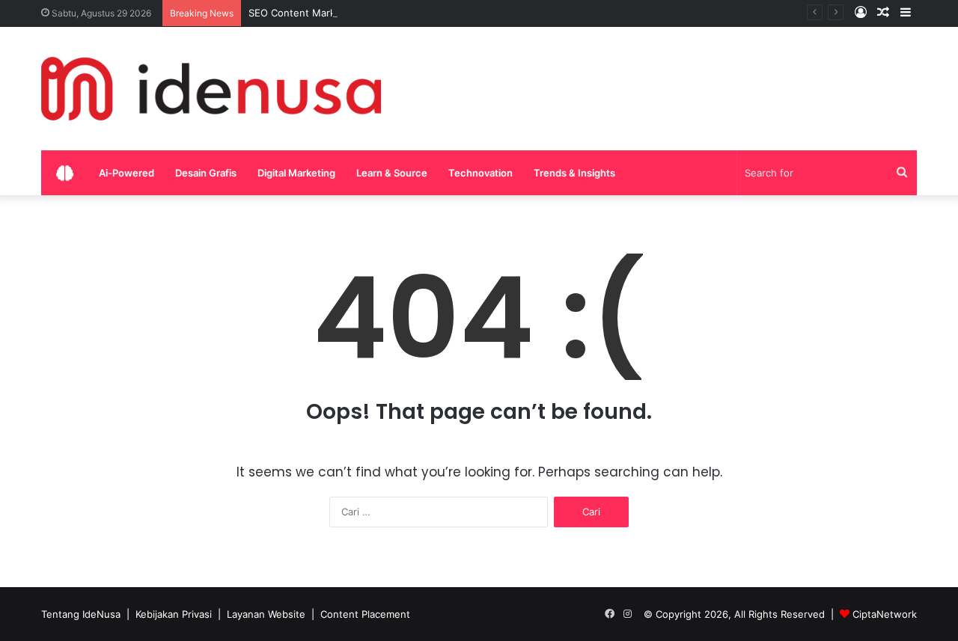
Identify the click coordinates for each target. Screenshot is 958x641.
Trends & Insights (574, 173)
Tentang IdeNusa (80, 614)
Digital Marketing (296, 173)
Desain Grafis (206, 173)
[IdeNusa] (211, 88)
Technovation (480, 173)
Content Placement (365, 614)
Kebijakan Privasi (173, 614)
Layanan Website (266, 614)
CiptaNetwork (884, 614)
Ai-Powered (126, 173)
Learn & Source (391, 173)
